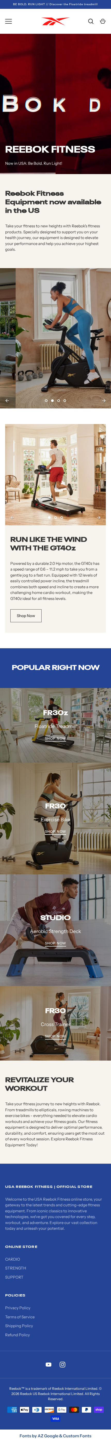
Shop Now (90, 383)
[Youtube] (48, 1364)
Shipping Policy (19, 1325)
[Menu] (8, 21)
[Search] (91, 21)
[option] (55, 338)
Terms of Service (20, 1316)
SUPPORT (14, 1277)
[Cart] (102, 21)
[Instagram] (62, 1364)
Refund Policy (17, 1334)
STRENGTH (15, 1268)
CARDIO (12, 1259)
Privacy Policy (17, 1307)
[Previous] (7, 400)
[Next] (104, 400)
